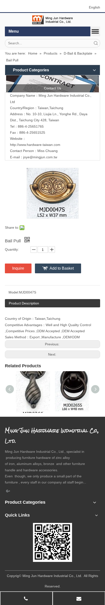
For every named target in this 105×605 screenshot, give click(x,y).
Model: (14, 292)
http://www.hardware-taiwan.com (35, 145)
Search (96, 43)
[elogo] (52, 20)
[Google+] (8, 491)
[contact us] (52, 83)
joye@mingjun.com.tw (40, 157)
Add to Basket (62, 268)
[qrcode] (52, 542)
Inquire (18, 268)
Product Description (24, 303)
